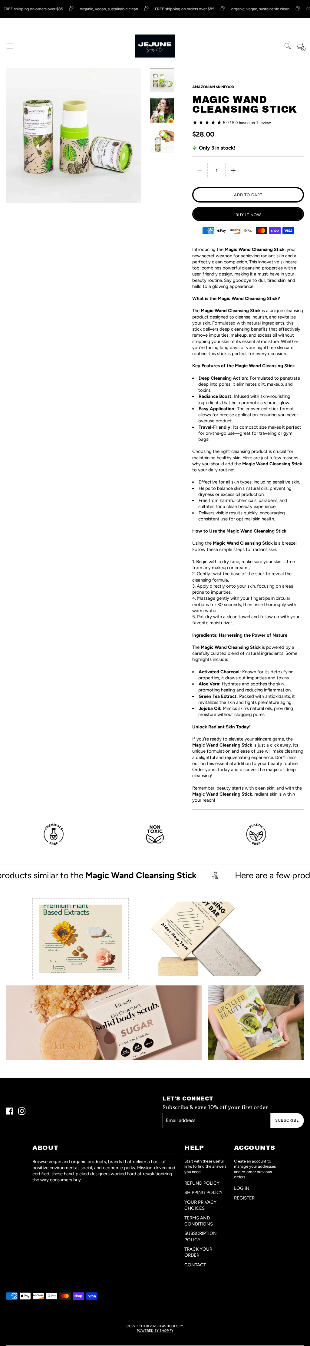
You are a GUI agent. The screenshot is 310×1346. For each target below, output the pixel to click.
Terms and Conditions (198, 1221)
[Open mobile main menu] (9, 46)
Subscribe (287, 1120)
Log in (241, 1188)
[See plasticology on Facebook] (9, 1111)
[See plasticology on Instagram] (21, 1111)
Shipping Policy (203, 1192)
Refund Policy (201, 1183)
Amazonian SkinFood (213, 87)
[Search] (288, 46)
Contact (195, 1265)
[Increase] (233, 170)
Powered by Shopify (155, 1331)
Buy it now (248, 215)
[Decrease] (199, 170)
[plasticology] (155, 46)
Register (244, 1198)
